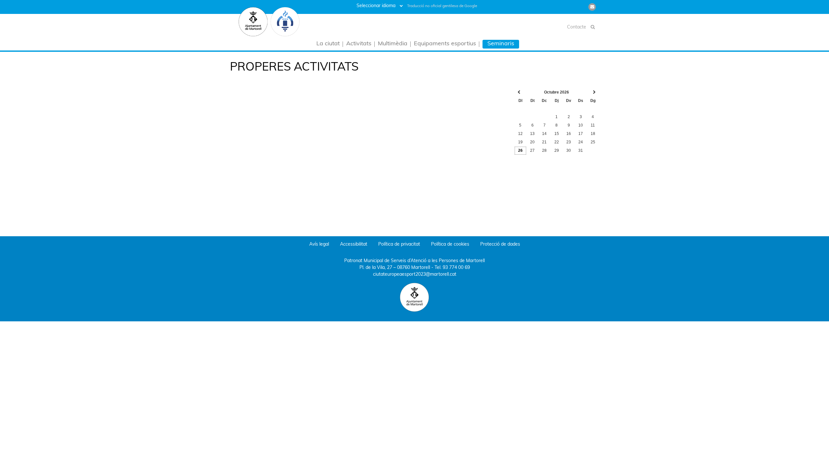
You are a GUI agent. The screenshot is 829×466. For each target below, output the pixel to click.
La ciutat (328, 44)
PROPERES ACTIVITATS (294, 67)
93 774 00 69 (456, 267)
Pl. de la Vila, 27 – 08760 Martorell (394, 267)
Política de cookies (450, 244)
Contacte (576, 27)
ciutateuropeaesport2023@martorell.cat (414, 274)
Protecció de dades (500, 244)
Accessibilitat (353, 244)
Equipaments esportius (445, 44)
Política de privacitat (399, 244)
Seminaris (500, 44)
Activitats (358, 44)
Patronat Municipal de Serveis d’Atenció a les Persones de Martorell (414, 261)
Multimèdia (392, 44)
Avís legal (319, 244)
